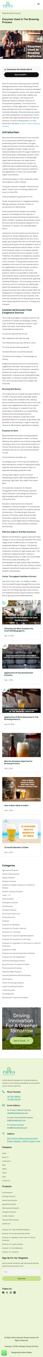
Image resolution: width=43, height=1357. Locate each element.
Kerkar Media (26, 1352)
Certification (6, 1161)
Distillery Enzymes (9, 910)
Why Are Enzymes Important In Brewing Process (18, 762)
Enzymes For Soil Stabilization (12, 1248)
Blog (4, 13)
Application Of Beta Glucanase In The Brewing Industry (21, 718)
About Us (5, 1157)
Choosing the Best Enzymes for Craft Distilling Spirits (18, 629)
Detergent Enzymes (10, 902)
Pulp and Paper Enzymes (11, 972)
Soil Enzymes (7, 979)
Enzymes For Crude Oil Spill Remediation (16, 1230)
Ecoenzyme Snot (8, 917)
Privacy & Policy (32, 1346)
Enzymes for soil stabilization (13, 957)
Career (4, 1173)
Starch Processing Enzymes (13, 983)
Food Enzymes (7, 1192)
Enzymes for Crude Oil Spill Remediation (18, 936)
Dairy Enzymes (8, 899)
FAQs (4, 1177)
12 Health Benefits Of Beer (16, 847)
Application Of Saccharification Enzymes (18, 674)
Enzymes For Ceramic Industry (14, 928)
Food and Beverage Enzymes (13, 961)
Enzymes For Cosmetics (11, 932)
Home (4, 1153)
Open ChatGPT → (21, 75)
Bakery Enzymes (8, 877)
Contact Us (6, 1181)
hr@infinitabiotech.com (16, 1120)
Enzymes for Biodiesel (11, 925)
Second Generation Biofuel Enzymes (16, 975)
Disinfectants (7, 906)
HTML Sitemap (19, 1346)
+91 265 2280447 (13, 1096)
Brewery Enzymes (14, 13)
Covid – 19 (6, 895)
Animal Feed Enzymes (10, 874)
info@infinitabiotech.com (17, 1128)
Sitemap (8, 1346)
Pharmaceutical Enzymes (12, 968)
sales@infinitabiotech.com (17, 1113)
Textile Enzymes (8, 990)
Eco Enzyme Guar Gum (11, 913)
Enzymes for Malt (9, 949)
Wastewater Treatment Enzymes (15, 997)
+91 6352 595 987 (14, 1099)
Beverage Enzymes (8, 1196)
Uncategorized (8, 994)
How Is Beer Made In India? (16, 805)
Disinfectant (6, 1224)
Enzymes (5, 921)
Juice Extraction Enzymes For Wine (15, 964)
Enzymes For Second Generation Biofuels (18, 953)
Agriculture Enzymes (10, 870)
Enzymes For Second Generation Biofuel (16, 1233)
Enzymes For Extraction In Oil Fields (16, 939)
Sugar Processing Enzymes (12, 986)
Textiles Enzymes (8, 1216)
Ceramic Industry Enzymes (12, 891)
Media (4, 1169)
